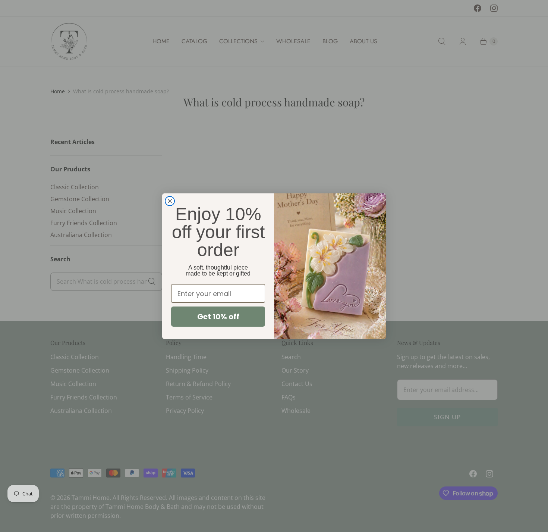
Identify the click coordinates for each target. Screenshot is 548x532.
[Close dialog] (169, 201)
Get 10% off (218, 316)
